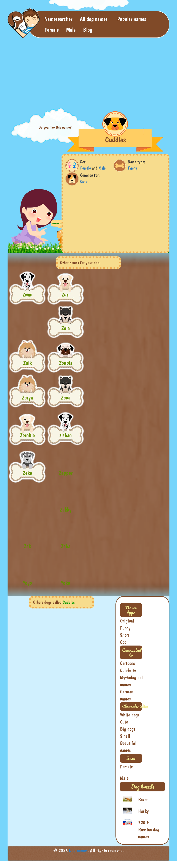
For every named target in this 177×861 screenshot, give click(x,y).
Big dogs (127, 729)
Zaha (65, 546)
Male (71, 29)
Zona (65, 397)
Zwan (27, 294)
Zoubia (65, 362)
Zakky (65, 509)
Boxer (143, 800)
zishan (65, 435)
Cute (83, 181)
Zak (27, 546)
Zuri (66, 294)
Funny (132, 168)
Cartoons (127, 663)
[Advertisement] (86, 72)
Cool (124, 642)
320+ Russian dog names (148, 829)
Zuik (27, 362)
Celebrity (128, 670)
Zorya (27, 397)
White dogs (129, 715)
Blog (87, 29)
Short (125, 635)
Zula (65, 328)
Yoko (65, 582)
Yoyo (27, 582)
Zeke (27, 472)
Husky (143, 811)
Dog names (78, 850)
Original (127, 621)
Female (51, 29)
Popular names (131, 19)
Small (125, 736)
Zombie (27, 435)
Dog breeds (142, 786)
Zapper (66, 472)
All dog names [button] (93, 19)
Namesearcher (58, 19)
